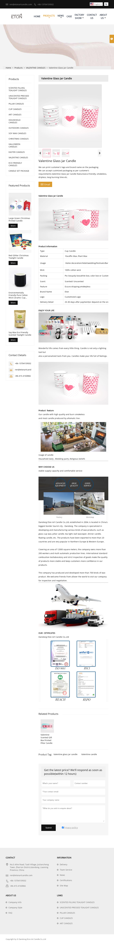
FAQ (10, 912)
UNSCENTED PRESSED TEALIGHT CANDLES (19, 97)
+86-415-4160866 (23, 376)
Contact (10, 857)
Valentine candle (89, 754)
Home (37, 16)
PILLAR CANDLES (16, 103)
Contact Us (92, 16)
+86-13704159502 (45, 4)
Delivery (63, 864)
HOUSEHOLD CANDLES (14, 121)
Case (69, 16)
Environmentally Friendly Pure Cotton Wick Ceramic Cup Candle (18, 295)
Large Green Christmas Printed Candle (19, 219)
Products (49, 15)
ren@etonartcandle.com (20, 4)
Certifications (66, 880)
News (61, 15)
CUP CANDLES (15, 109)
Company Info (14, 902)
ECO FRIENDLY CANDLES (15, 164)
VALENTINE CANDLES (35, 67)
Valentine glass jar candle (65, 754)
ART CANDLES (15, 114)
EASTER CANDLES (17, 152)
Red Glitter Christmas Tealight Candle (19, 256)
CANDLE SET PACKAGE (19, 170)
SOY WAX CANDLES (17, 133)
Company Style (15, 907)
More (13, 225)
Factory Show (79, 16)
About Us (103, 16)
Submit (48, 828)
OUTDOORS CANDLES (19, 128)
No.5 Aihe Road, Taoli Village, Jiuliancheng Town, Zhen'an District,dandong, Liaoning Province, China (29, 867)
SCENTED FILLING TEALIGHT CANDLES (18, 89)
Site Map (64, 885)
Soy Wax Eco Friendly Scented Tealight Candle (20, 333)
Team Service (66, 869)
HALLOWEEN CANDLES (14, 145)
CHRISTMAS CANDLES (19, 138)
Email (45, 184)
